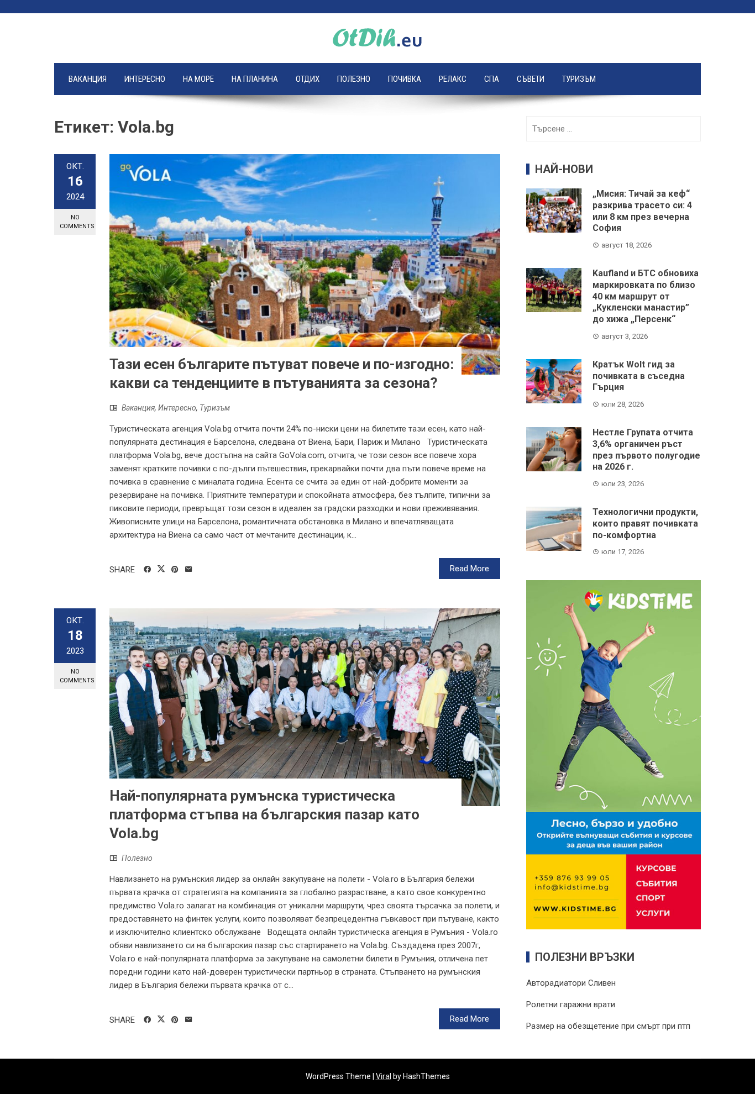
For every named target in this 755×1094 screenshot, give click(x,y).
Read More (469, 569)
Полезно (353, 79)
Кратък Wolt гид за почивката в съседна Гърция (639, 376)
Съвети (530, 79)
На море (198, 79)
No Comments (77, 221)
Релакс (452, 79)
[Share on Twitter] (161, 569)
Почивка (404, 79)
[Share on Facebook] (147, 570)
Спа (491, 79)
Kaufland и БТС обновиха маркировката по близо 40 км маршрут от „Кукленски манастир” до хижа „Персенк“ (646, 296)
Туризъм (579, 79)
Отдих (307, 79)
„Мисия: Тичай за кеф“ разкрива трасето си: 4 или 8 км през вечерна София (642, 210)
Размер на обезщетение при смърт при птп (608, 1026)
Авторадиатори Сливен (571, 983)
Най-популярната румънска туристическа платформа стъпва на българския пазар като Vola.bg (264, 814)
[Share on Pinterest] (175, 570)
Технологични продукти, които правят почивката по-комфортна (645, 523)
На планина (255, 79)
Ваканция (88, 79)
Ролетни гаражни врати (570, 1004)
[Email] (189, 570)
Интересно (144, 79)
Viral (383, 1076)
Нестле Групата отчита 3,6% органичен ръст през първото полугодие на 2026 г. (646, 449)
